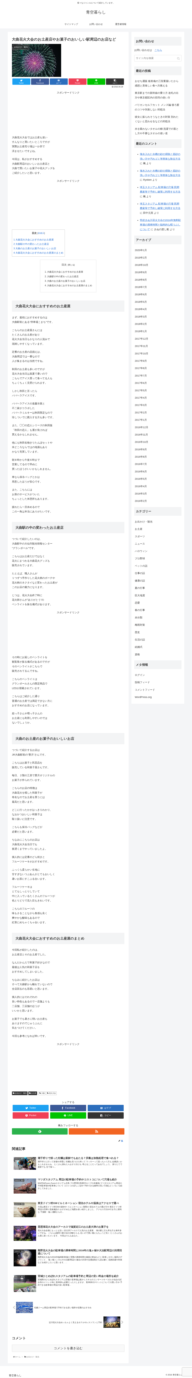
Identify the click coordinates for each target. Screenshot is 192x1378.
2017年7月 (141, 375)
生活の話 (140, 639)
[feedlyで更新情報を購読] (40, 1131)
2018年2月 (141, 324)
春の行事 (140, 610)
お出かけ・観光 (21, 1093)
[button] (178, 58)
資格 (137, 654)
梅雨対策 (140, 624)
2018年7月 (141, 287)
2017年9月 (141, 360)
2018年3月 (141, 316)
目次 (64, 264)
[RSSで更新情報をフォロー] (96, 1131)
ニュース (140, 543)
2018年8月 (141, 279)
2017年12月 (141, 338)
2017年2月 (141, 412)
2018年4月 (141, 309)
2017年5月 (141, 390)
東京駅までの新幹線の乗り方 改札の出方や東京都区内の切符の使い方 (157, 95)
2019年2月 (141, 257)
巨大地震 (140, 595)
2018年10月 (141, 265)
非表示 (41, 233)
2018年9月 (141, 272)
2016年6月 (141, 471)
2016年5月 (141, 478)
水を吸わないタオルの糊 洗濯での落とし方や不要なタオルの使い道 (157, 131)
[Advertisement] (68, 112)
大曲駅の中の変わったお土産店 (31, 244)
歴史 (137, 632)
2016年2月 (141, 501)
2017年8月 (141, 368)
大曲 (43, 1093)
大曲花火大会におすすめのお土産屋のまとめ (38, 252)
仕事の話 (140, 573)
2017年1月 (141, 419)
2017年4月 (141, 397)
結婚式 (138, 647)
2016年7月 (141, 464)
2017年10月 (141, 353)
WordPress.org (143, 697)
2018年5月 (141, 301)
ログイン (140, 675)
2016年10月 (141, 442)
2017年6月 (141, 383)
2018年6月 (141, 294)
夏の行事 (140, 588)
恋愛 (137, 602)
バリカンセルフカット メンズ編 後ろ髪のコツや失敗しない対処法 (157, 107)
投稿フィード (142, 682)
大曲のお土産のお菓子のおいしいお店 (34, 248)
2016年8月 (141, 456)
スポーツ (140, 536)
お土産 (33, 1093)
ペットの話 (141, 565)
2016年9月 (141, 449)
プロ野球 (140, 558)
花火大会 (52, 1093)
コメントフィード (145, 689)
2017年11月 (141, 346)
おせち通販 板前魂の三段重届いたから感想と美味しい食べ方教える (157, 83)
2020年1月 (141, 250)
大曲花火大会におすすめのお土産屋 (33, 239)
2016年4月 (141, 486)
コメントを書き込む (68, 1348)
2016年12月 (141, 427)
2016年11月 (141, 434)
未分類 (138, 617)
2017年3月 (141, 405)
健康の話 (140, 580)
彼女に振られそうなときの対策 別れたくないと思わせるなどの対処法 (157, 119)
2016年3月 (141, 493)
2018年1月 (141, 331)
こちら (158, 50)
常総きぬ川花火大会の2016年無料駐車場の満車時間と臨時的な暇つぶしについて (160, 225)
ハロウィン (141, 551)
